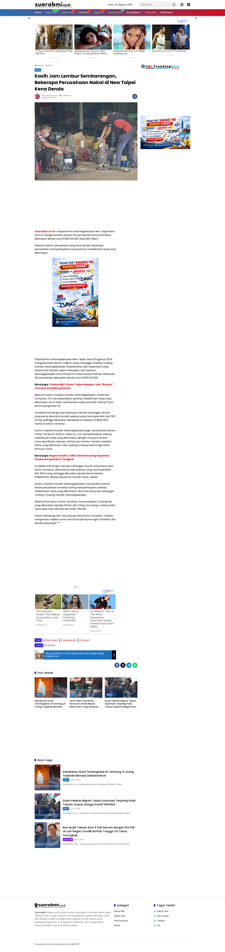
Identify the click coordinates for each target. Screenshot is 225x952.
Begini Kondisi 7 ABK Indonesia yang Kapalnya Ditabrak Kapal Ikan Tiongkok (72, 457)
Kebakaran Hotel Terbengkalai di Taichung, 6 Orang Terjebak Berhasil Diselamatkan (50, 703)
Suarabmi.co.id (45, 231)
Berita (37, 70)
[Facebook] (117, 665)
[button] (174, 4)
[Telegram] (128, 665)
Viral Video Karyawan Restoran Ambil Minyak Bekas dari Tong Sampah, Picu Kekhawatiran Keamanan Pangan (84, 703)
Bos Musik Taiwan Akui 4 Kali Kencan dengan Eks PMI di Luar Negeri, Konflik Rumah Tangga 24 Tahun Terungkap (99, 831)
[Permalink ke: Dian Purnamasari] (38, 96)
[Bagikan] (134, 96)
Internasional (121, 920)
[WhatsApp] (134, 665)
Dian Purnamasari (49, 95)
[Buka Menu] (188, 4)
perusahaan (69, 640)
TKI (158, 925)
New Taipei (51, 640)
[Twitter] (123, 665)
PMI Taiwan (163, 915)
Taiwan (85, 640)
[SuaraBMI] (67, 4)
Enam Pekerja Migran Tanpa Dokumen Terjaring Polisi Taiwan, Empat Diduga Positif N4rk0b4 (121, 703)
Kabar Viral (162, 911)
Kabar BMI (68, 839)
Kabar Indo (119, 915)
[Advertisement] (19, 62)
